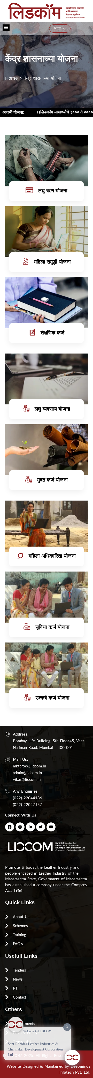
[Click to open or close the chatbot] (72, 1057)
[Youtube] (51, 826)
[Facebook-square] (9, 826)
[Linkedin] (30, 826)
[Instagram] (20, 826)
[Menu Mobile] (6, 27)
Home (11, 78)
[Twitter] (40, 826)
